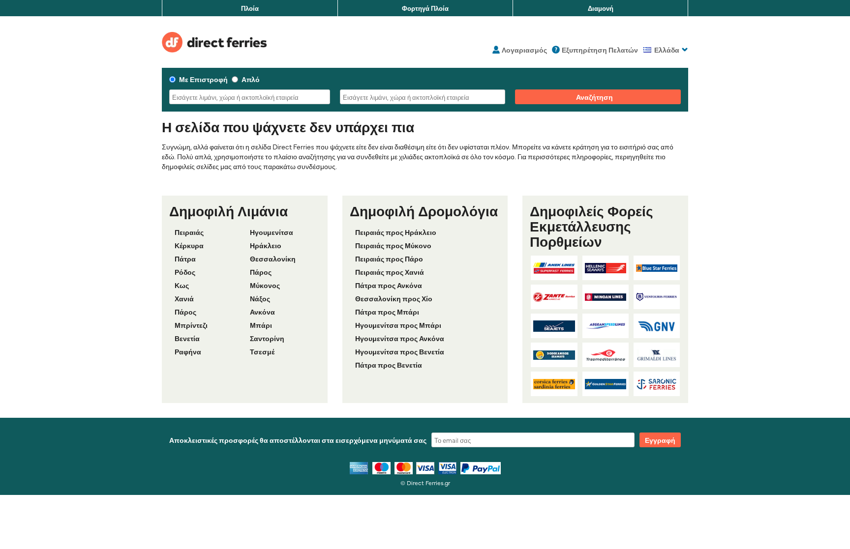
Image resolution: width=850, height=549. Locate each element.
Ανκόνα (262, 312)
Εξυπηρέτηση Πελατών (600, 50)
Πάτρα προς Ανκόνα (388, 285)
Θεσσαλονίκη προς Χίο (393, 298)
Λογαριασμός (524, 50)
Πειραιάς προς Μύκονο (393, 245)
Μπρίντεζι (191, 325)
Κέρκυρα (189, 245)
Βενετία (187, 338)
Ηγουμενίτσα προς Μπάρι (398, 325)
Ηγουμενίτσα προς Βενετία (399, 351)
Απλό (251, 79)
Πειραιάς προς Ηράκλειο (395, 232)
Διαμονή (600, 7)
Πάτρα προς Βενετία (388, 365)
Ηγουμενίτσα (271, 232)
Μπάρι (261, 325)
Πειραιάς (189, 232)
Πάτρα (185, 258)
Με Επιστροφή (203, 79)
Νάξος (260, 298)
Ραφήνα (188, 351)
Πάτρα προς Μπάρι (387, 312)
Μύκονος (265, 285)
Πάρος (261, 272)
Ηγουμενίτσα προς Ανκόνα (399, 338)
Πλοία (250, 7)
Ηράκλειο (265, 245)
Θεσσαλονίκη (273, 258)
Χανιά (184, 298)
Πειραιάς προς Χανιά (389, 272)
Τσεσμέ (262, 351)
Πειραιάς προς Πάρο (389, 258)
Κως (182, 285)
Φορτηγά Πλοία (425, 7)
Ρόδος (185, 272)
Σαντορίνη (267, 338)
